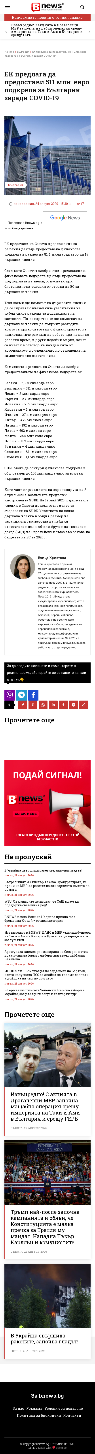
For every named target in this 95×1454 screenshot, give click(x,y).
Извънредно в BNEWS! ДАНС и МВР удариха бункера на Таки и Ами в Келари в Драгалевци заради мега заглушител (47, 936)
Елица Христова (22, 228)
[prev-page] (6, 32)
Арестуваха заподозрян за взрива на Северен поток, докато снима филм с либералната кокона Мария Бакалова (46, 955)
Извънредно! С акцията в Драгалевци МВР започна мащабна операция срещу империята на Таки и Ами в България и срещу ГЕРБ (47, 30)
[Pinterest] (32, 705)
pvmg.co (61, 1448)
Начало (9, 52)
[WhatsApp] (43, 705)
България (23, 52)
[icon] (9, 696)
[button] (84, 6)
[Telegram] (73, 705)
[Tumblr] (63, 705)
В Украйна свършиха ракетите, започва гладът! (43, 870)
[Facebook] (22, 705)
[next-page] (89, 32)
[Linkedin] (53, 705)
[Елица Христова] (22, 602)
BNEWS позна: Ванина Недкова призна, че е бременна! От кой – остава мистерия (40, 919)
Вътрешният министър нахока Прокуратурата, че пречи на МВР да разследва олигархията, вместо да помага (46, 886)
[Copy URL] (83, 705)
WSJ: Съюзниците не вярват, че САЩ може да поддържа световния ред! (41, 903)
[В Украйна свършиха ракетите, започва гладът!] (47, 1296)
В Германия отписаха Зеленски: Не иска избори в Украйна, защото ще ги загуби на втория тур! (44, 992)
